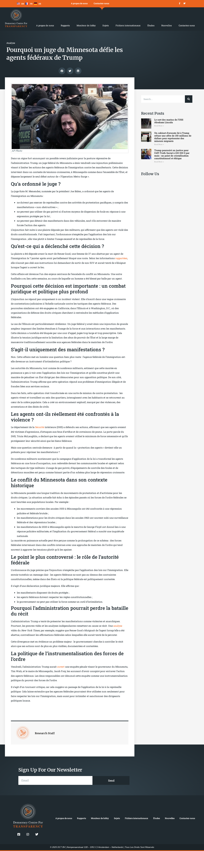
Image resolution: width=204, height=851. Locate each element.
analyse (117, 625)
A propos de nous (79, 3)
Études (150, 25)
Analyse (10, 42)
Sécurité (40, 427)
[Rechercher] (188, 99)
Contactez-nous (101, 3)
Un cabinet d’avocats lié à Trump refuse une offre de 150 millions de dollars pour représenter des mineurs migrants (172, 136)
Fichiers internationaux (128, 25)
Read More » (159, 126)
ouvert (61, 666)
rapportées (121, 258)
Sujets (105, 25)
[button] (62, 71)
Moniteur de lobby (86, 25)
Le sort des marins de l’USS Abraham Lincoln (168, 121)
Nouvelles (166, 25)
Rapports (65, 25)
